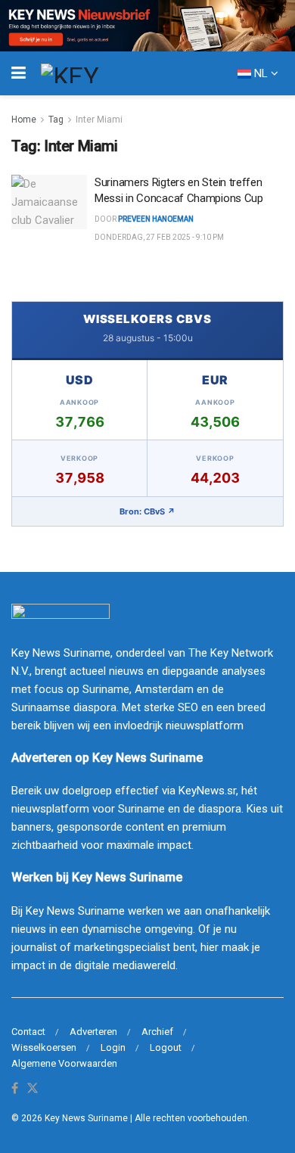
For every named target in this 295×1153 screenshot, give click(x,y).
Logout (166, 1047)
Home (23, 119)
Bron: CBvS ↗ (147, 511)
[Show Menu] (18, 73)
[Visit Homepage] (97, 73)
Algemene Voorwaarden (64, 1063)
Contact (28, 1031)
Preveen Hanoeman (156, 219)
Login (113, 1047)
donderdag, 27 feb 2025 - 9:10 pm (159, 237)
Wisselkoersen (43, 1047)
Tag (56, 119)
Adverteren (93, 1031)
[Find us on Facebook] (14, 1089)
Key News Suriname (86, 1118)
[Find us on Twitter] (32, 1089)
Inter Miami (99, 119)
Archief (157, 1031)
